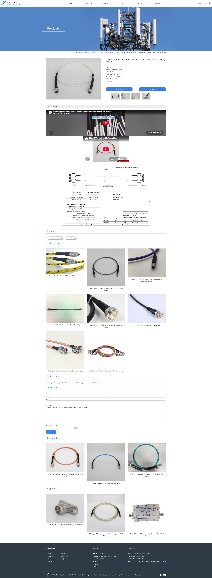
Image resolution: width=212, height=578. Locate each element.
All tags (123, 575)
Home (49, 553)
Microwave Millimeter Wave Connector (105, 556)
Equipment (64, 556)
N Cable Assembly (71, 238)
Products (94, 52)
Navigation (51, 548)
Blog (62, 559)
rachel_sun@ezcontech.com (141, 553)
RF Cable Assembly (99, 559)
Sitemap (117, 575)
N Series (117, 52)
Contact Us (51, 561)
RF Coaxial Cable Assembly (55, 238)
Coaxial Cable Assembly (106, 52)
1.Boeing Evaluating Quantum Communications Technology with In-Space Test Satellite (73, 383)
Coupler (95, 567)
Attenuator (96, 561)
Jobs (49, 559)
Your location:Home (83, 52)
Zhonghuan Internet (141, 575)
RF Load (95, 564)
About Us (64, 553)
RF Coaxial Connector (99, 553)
